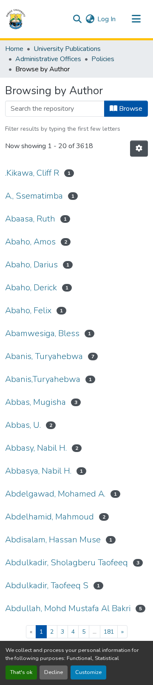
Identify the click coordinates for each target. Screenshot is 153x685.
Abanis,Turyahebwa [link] (42, 379)
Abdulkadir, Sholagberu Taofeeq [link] (66, 562)
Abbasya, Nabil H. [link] (38, 471)
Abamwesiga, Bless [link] (42, 333)
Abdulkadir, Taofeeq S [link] (46, 585)
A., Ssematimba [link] (34, 196)
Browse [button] (129, 108)
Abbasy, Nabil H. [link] (36, 448)
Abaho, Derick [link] (31, 287)
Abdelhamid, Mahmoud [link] (49, 516)
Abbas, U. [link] (23, 425)
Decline (53, 672)
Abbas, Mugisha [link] (35, 402)
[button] (15, 19)
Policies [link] (102, 59)
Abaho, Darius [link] (31, 264)
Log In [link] (106, 19)
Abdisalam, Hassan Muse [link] (53, 539)
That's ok (21, 672)
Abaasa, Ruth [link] (30, 219)
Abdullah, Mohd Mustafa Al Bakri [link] (67, 608)
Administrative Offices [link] (48, 59)
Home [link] (14, 48)
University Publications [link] (67, 48)
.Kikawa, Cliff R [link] (32, 173)
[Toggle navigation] (136, 19)
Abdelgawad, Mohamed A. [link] (55, 494)
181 (109, 632)
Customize (88, 672)
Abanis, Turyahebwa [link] (44, 356)
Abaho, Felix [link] (28, 310)
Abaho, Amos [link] (30, 241)
